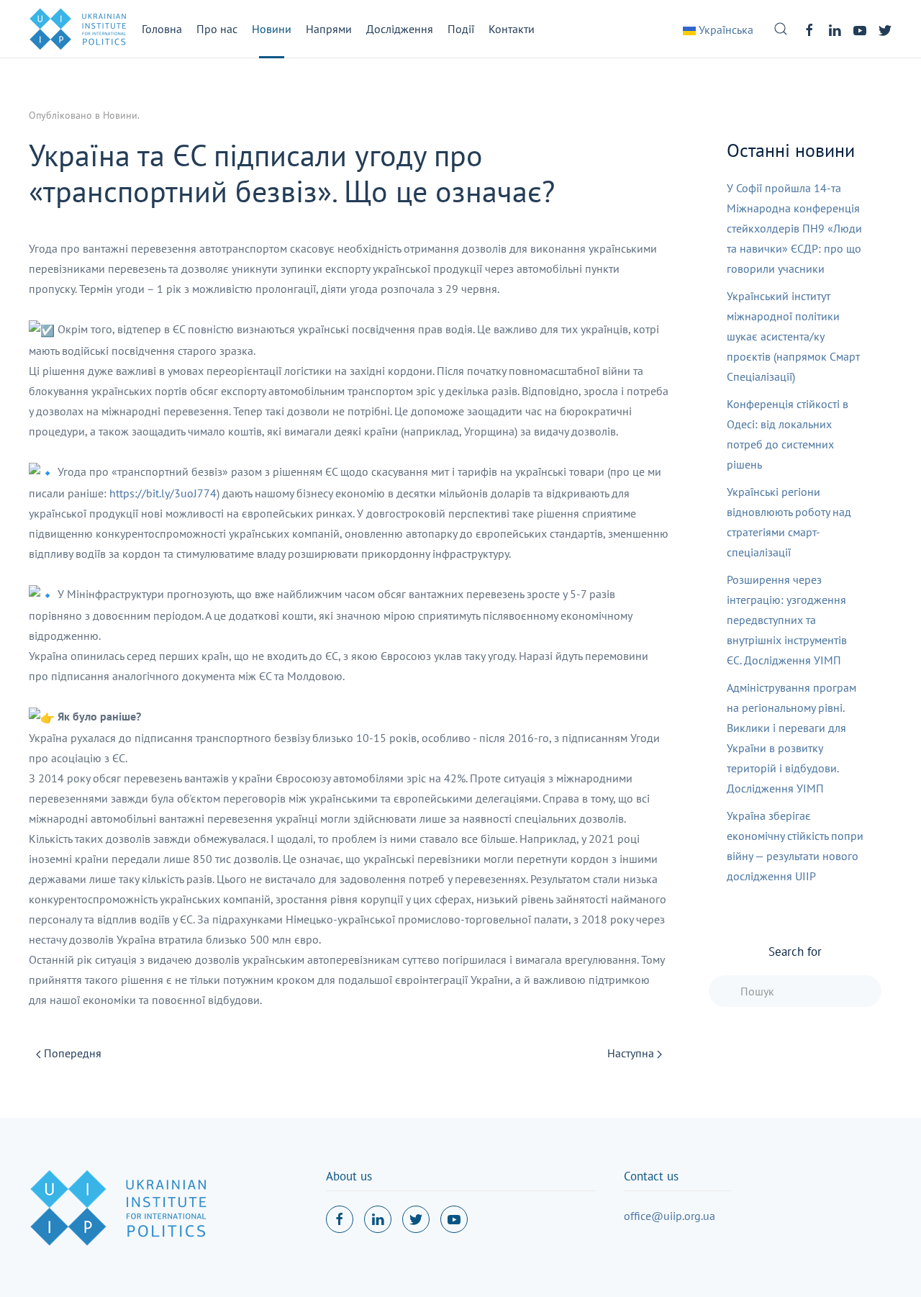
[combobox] (795, 991)
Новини (271, 29)
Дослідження (399, 29)
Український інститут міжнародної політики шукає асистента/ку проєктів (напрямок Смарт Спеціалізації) (793, 336)
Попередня (71, 1053)
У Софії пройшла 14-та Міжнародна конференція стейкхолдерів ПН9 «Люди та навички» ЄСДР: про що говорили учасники (794, 228)
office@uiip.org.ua (669, 1215)
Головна (162, 29)
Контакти (512, 29)
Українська (724, 29)
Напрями (329, 29)
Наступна (632, 1053)
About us (349, 1176)
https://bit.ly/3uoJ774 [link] (163, 493)
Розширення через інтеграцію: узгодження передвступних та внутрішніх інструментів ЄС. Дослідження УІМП (787, 619)
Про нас (216, 29)
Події (461, 29)
